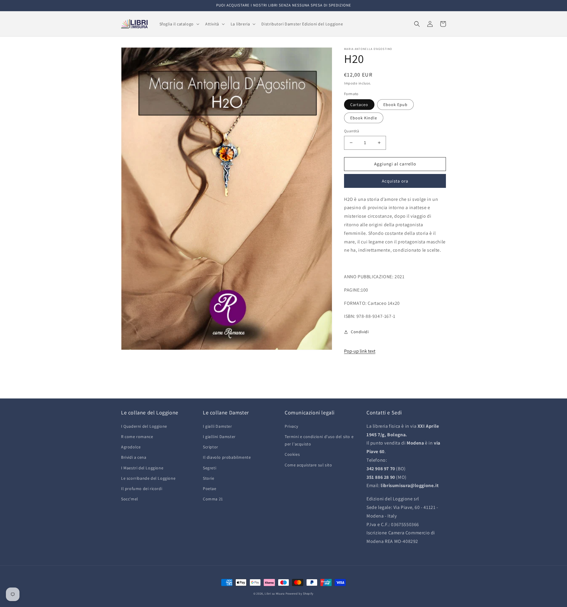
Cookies (292, 454)
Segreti (209, 468)
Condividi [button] (360, 331)
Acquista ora (395, 181)
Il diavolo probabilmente (227, 457)
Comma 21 (213, 499)
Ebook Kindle (363, 118)
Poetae (209, 488)
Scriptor (210, 447)
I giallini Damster (219, 436)
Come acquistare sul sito (308, 465)
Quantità (351, 131)
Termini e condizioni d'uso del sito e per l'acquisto (319, 440)
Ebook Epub (395, 104)
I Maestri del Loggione (142, 468)
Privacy (291, 426)
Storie (208, 478)
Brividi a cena (133, 457)
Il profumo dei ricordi (141, 488)
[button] (179, 24)
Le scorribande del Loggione (148, 478)
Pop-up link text (359, 351)
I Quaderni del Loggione (144, 426)
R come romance (137, 436)
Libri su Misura (275, 593)
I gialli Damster (217, 426)
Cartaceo (359, 104)
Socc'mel (129, 499)
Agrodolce (131, 447)
